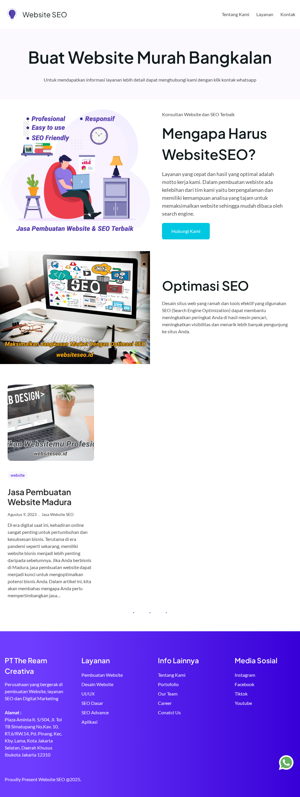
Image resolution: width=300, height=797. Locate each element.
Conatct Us (169, 712)
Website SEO (45, 14)
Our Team (168, 693)
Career (165, 703)
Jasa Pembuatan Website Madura (39, 497)
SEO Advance (95, 712)
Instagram (245, 675)
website (18, 475)
